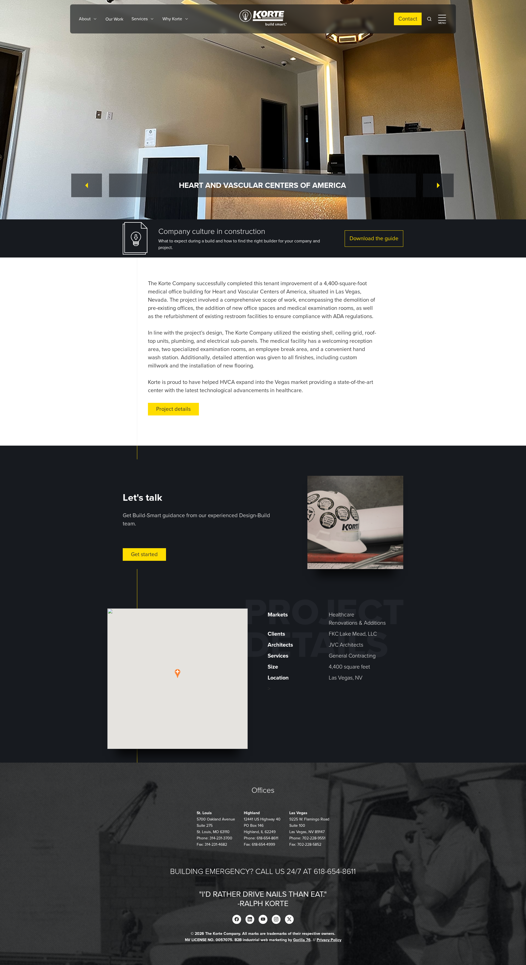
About (85, 19)
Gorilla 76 (302, 940)
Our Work (114, 19)
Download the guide (374, 238)
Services (140, 19)
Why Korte (172, 19)
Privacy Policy (329, 940)
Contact (407, 19)
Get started (144, 554)
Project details (173, 409)
